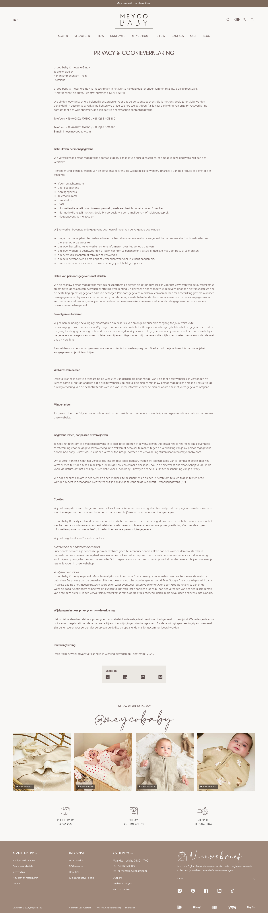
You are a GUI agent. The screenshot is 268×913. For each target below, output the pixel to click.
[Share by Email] (143, 677)
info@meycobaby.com (77, 131)
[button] (63, 36)
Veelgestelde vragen (24, 861)
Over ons (117, 878)
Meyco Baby (36, 908)
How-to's (74, 872)
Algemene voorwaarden (80, 908)
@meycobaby (134, 718)
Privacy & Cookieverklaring (108, 908)
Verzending (19, 872)
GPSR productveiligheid (81, 878)
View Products (25, 787)
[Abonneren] (253, 879)
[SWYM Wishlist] (236, 20)
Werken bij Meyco (122, 884)
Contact (17, 884)
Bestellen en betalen (23, 866)
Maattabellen (76, 861)
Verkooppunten (121, 889)
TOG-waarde (76, 866)
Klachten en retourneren (25, 878)
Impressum (130, 908)
